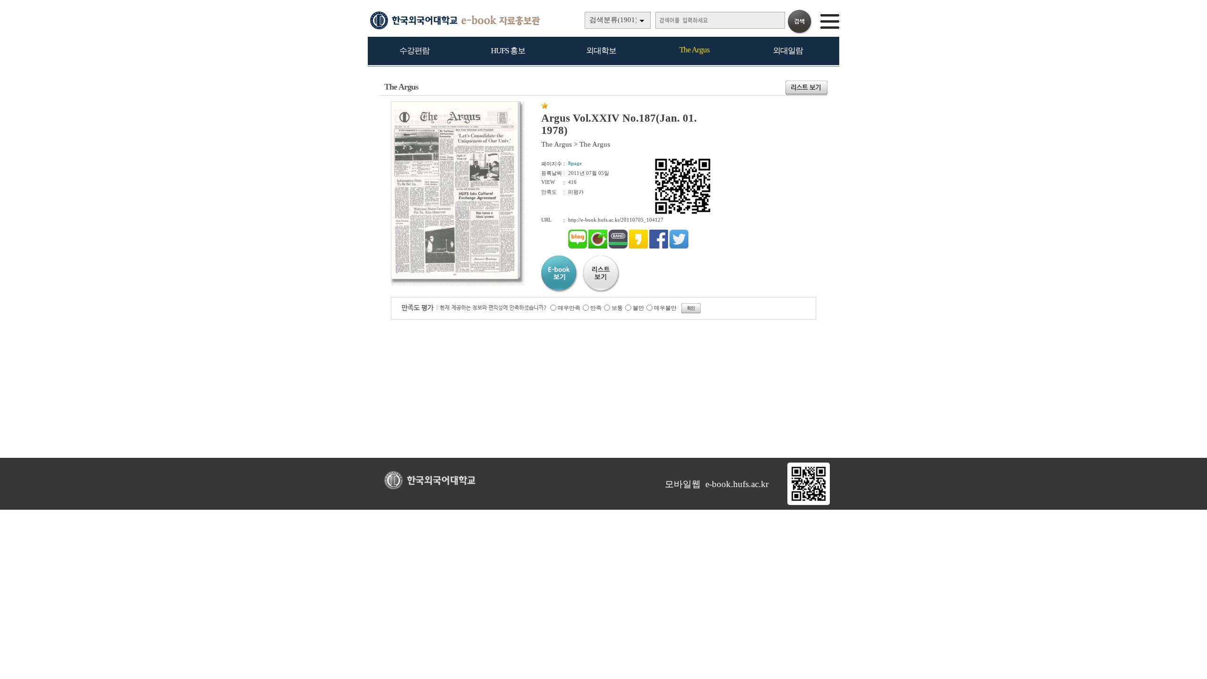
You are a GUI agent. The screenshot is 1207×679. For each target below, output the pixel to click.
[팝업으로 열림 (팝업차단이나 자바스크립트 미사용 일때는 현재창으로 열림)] (454, 277)
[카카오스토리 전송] (638, 246)
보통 (617, 308)
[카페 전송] (597, 246)
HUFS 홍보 (508, 50)
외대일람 (788, 50)
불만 (638, 308)
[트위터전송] (679, 246)
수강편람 (414, 50)
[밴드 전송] (618, 246)
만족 (596, 308)
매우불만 (665, 308)
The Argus (694, 49)
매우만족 (569, 308)
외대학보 (601, 50)
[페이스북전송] (658, 246)
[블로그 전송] (577, 246)
